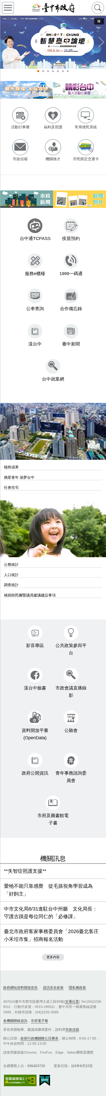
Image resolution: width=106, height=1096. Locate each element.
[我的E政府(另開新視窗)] (44, 1080)
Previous (5, 42)
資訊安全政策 (53, 988)
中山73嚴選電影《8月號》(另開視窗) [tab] (58, 71)
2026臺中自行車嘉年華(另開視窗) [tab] (68, 71)
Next (101, 42)
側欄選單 (8, 8)
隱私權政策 (77, 988)
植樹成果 (11, 467)
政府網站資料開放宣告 (20, 988)
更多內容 (53, 957)
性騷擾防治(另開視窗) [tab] (43, 71)
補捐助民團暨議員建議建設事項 (30, 595)
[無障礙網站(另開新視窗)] (20, 1080)
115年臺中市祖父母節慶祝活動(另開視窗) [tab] (53, 71)
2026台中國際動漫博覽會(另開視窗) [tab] (63, 71)
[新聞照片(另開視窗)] (79, 199)
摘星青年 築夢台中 (19, 477)
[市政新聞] (26, 199)
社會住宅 (11, 487)
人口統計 (11, 575)
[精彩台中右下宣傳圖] (79, 90)
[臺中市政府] (53, 8)
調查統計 (11, 585)
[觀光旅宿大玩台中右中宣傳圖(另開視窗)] (26, 90)
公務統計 (11, 564)
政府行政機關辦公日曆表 (39, 1038)
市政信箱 (72, 1029)
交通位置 (72, 1002)
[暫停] (99, 21)
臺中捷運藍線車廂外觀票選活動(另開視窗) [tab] (48, 71)
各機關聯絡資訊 (15, 1021)
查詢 (98, 8)
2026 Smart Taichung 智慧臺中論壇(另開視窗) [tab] (38, 71)
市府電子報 (39, 1021)
